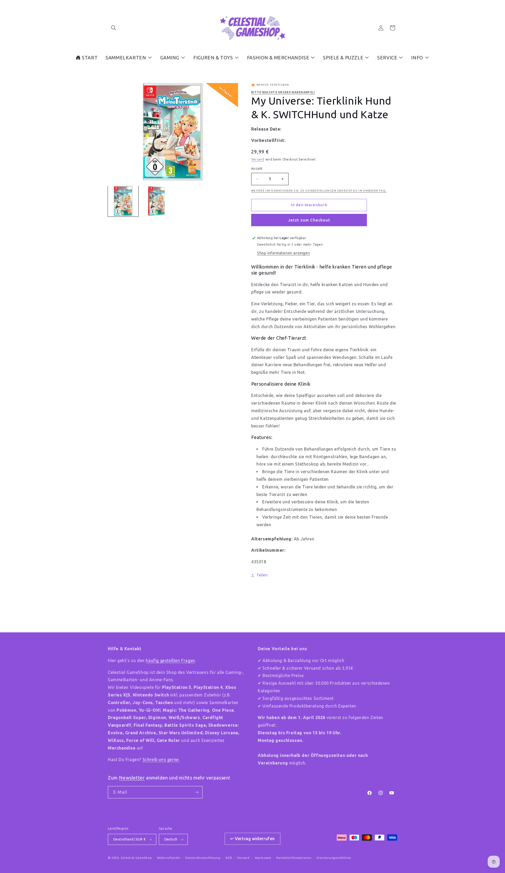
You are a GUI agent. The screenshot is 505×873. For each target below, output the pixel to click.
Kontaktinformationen (293, 857)
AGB (228, 857)
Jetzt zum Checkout (309, 220)
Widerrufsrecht (168, 857)
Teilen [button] (262, 575)
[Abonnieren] (196, 792)
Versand (257, 159)
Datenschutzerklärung (202, 857)
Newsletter (132, 777)
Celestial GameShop (136, 857)
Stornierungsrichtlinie (333, 857)
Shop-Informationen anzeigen (283, 253)
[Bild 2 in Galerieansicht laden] (156, 201)
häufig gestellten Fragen (170, 660)
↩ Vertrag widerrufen (252, 838)
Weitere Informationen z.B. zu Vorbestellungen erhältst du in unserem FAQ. (319, 190)
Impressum (263, 857)
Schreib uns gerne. (161, 759)
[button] (113, 28)
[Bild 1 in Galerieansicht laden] (123, 201)
